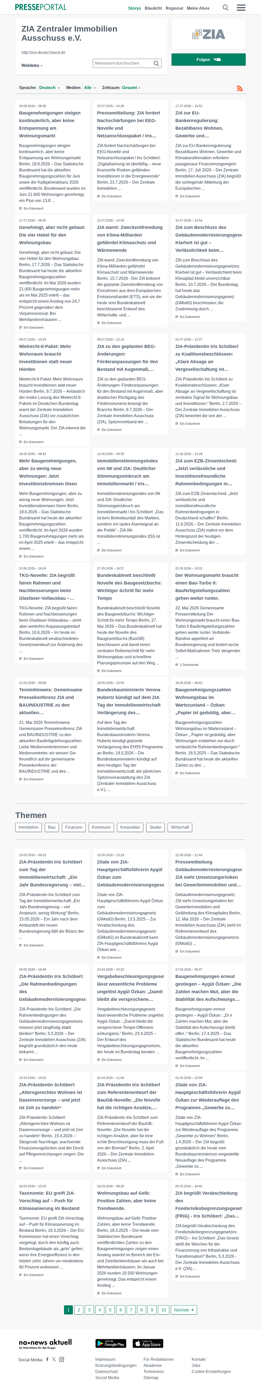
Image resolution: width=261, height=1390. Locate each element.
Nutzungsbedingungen (116, 1365)
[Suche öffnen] (226, 7)
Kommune (101, 827)
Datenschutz (106, 1371)
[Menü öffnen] (241, 7)
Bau (52, 827)
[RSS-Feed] (240, 88)
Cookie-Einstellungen (211, 1371)
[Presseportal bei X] (52, 1360)
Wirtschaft (180, 827)
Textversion (153, 1371)
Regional (174, 8)
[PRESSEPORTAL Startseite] (40, 7)
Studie (155, 827)
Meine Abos (198, 8)
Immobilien (28, 827)
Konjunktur (130, 827)
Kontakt (198, 1359)
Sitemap (151, 1378)
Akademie (152, 1365)
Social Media (107, 1378)
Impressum (105, 1359)
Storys (134, 8)
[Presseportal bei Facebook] (46, 1360)
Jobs (196, 1365)
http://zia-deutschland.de (43, 52)
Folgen (203, 59)
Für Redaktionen (158, 1359)
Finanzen (73, 827)
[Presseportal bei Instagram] (60, 1359)
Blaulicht (153, 8)
